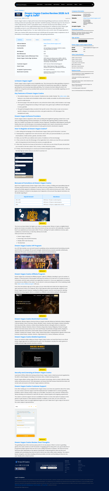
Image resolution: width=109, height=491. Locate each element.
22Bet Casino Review (77, 57)
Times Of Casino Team (81, 465)
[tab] (20, 39)
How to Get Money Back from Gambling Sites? (82, 90)
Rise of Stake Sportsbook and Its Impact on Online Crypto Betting (82, 85)
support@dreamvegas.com (90, 47)
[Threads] (26, 465)
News (66, 470)
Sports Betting (56, 4)
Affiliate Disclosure (18, 485)
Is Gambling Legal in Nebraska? (79, 88)
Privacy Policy (80, 470)
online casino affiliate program (25, 284)
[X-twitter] (22, 465)
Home (16, 10)
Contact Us (80, 467)
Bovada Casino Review (77, 68)
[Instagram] (24, 465)
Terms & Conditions (37, 485)
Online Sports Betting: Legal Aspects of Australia (81, 78)
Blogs (66, 472)
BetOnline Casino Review (78, 66)
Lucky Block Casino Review (78, 62)
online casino (63, 96)
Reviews (21, 10)
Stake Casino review (77, 59)
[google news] (20, 468)
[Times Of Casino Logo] (21, 5)
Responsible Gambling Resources (27, 485)
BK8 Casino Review (76, 64)
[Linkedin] (28, 465)
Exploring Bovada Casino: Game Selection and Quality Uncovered (82, 81)
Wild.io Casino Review (77, 61)
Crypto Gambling (48, 4)
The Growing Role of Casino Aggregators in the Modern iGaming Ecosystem (82, 74)
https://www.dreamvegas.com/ (52, 43)
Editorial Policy (80, 464)
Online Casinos (39, 4)
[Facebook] (20, 465)
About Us (79, 462)
